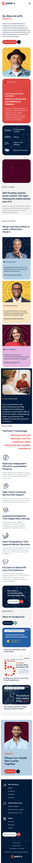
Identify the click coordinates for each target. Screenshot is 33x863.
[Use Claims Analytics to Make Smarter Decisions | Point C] (16, 698)
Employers (11, 791)
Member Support (13, 806)
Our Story (11, 821)
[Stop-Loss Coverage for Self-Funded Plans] (16, 641)
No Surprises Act (16, 845)
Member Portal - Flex (15, 813)
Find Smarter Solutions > (13, 275)
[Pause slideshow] (27, 73)
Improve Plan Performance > (14, 318)
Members (11, 794)
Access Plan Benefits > (12, 362)
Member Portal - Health (16, 809)
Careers (10, 828)
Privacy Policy (16, 843)
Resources (11, 825)
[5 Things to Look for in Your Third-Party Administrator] (16, 670)
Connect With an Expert (9, 834)
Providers (11, 797)
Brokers (10, 788)
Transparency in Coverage (16, 848)
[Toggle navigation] (29, 3)
